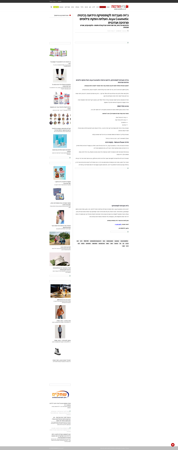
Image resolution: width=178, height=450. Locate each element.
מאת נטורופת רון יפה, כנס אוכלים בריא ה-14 (62, 131)
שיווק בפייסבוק (107, 448)
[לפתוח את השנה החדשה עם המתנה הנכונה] (60, 141)
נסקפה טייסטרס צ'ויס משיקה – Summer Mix (62, 182)
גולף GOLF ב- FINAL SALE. (63, 321)
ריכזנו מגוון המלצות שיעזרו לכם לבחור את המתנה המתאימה (61, 153)
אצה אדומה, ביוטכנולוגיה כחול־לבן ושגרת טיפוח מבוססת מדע (62, 271)
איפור (111, 243)
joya (104, 241)
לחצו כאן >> (118, 224)
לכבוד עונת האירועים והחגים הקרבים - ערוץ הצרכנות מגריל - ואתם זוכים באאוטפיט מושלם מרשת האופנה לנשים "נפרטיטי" (61, 440)
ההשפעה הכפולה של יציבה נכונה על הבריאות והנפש (61, 85)
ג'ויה (81, 241)
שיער (123, 246)
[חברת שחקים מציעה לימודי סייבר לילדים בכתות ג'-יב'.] (60, 394)
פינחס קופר (94, 243)
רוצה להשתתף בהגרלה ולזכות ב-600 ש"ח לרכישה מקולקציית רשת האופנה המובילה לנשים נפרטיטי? (61, 435)
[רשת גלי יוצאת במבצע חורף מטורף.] (60, 351)
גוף (123, 243)
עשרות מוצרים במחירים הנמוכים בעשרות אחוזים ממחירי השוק (60, 206)
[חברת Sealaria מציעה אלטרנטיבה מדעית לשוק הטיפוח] (60, 259)
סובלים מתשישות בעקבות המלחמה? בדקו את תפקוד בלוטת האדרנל (61, 129)
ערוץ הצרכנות (102, 243)
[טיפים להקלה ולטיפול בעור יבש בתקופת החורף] (60, 98)
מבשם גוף (117, 241)
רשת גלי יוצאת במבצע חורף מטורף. (61, 360)
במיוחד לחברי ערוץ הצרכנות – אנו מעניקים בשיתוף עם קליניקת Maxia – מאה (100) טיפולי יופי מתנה (61, 419)
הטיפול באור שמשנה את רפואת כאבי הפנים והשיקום (61, 226)
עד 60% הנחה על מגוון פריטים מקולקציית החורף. (61, 342)
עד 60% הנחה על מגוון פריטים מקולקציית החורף (61, 322)
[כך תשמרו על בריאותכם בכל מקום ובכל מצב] (60, 53)
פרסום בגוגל (112, 448)
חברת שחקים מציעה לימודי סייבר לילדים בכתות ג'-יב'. (60, 404)
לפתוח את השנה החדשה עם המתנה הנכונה (61, 150)
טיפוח (107, 243)
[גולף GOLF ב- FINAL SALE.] (60, 312)
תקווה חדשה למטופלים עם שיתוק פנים (63, 228)
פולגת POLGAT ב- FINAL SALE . (62, 340)
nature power (110, 241)
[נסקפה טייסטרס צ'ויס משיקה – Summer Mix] (60, 173)
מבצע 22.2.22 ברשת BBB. (64, 300)
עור (120, 243)
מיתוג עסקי (102, 448)
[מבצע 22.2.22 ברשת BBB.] (60, 291)
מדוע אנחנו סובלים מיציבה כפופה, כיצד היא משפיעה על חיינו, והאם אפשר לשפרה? (60, 88)
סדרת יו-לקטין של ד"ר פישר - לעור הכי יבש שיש (62, 110)
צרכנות (82, 243)
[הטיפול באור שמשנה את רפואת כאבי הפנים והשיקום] (60, 217)
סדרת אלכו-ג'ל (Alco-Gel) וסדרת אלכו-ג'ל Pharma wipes (62, 65)
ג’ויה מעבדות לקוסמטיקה (95, 241)
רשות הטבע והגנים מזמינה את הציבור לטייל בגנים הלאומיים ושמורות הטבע (61, 249)
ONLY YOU (86, 241)
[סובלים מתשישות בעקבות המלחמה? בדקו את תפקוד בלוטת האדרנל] (60, 120)
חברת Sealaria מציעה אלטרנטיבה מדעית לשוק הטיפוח (62, 269)
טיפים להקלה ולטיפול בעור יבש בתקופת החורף (60, 108)
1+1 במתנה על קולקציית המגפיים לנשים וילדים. (62, 361)
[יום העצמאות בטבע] (60, 238)
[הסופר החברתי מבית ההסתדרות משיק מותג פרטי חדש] (60, 194)
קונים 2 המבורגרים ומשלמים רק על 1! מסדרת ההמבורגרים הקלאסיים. (62, 302)
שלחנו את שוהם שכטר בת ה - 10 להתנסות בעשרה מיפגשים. (61, 407)
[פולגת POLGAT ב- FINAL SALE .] (60, 332)
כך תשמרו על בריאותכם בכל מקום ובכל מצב (60, 62)
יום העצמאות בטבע (66, 247)
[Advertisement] (103, 38)
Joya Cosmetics (124, 241)
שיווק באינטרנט (117, 448)
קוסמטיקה (88, 243)
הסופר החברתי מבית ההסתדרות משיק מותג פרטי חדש (61, 204)
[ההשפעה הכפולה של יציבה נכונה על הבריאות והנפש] (60, 76)
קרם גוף (116, 243)
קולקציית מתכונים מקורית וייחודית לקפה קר (62, 184)
